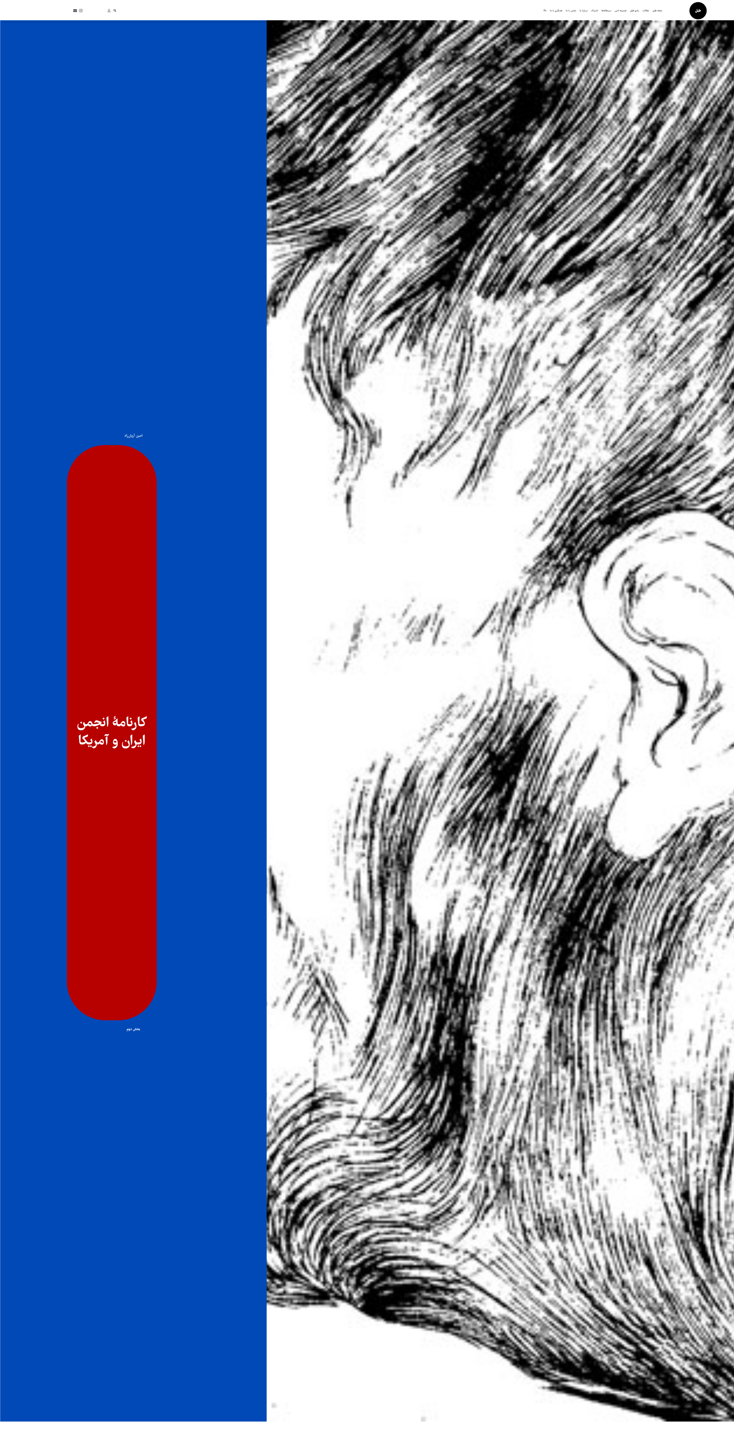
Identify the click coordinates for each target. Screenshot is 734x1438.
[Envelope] (75, 11)
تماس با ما (571, 10)
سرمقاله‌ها (606, 10)
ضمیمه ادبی (621, 10)
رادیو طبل (634, 10)
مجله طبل (657, 10)
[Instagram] (81, 11)
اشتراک (594, 10)
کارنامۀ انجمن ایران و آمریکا (112, 733)
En (545, 10)
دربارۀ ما (584, 10)
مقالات (645, 10)
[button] (114, 10)
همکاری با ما (556, 10)
